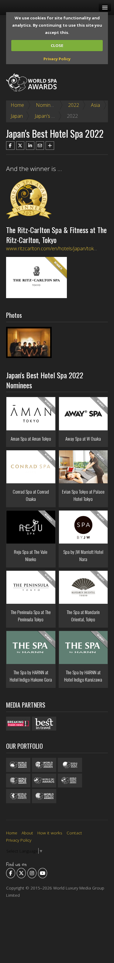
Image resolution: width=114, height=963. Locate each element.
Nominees (47, 105)
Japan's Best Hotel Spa (59, 116)
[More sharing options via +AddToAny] (50, 146)
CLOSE (57, 45)
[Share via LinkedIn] (30, 146)
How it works (49, 833)
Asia (95, 105)
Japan (17, 116)
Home (17, 105)
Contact (74, 833)
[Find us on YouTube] (42, 873)
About (27, 833)
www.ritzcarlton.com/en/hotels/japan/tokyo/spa (57, 248)
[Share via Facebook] (10, 146)
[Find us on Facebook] (10, 873)
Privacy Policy (57, 58)
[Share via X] (20, 146)
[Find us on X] (21, 873)
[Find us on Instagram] (31, 873)
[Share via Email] (40, 146)
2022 (73, 105)
